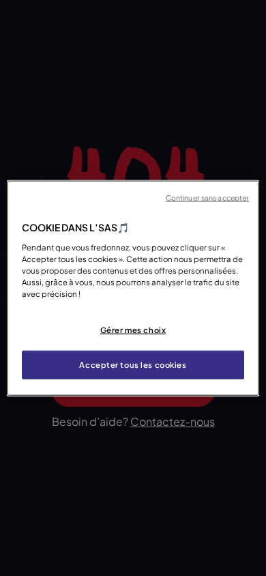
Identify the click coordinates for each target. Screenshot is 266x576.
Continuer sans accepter (207, 197)
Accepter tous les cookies (132, 364)
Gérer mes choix (133, 330)
